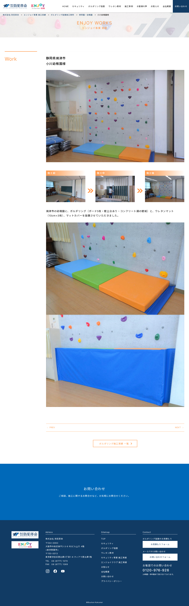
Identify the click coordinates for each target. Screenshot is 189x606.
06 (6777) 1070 (59, 561)
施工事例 (129, 6)
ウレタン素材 (114, 6)
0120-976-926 (156, 570)
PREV (52, 427)
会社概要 (167, 6)
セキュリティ (78, 6)
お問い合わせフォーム (160, 557)
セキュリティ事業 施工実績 (114, 557)
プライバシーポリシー (111, 581)
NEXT (178, 427)
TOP (103, 539)
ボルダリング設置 (96, 6)
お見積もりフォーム (160, 544)
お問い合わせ (181, 6)
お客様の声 (142, 6)
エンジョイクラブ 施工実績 (114, 562)
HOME (65, 6)
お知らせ (155, 6)
